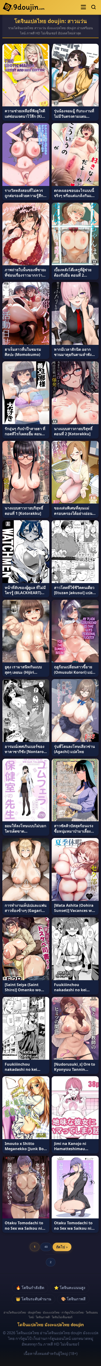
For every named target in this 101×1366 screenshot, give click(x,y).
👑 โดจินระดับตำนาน (33, 1299)
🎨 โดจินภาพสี (73, 1299)
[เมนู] (83, 7)
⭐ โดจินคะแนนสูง (69, 1287)
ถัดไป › (62, 1247)
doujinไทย (34, 1312)
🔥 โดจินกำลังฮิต (30, 1287)
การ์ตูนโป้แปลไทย (73, 1312)
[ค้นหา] (93, 7)
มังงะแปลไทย (51, 1312)
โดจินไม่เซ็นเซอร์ (62, 1317)
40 (46, 1247)
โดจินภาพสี (43, 1317)
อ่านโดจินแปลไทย (15, 1312)
